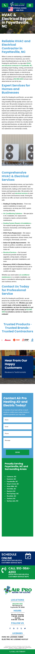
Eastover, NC (11, 479)
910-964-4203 (18, 79)
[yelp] (21, 628)
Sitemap (6, 647)
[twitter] (25, 628)
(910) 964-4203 (17, 604)
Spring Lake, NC (12, 501)
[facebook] (10, 628)
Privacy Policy (13, 647)
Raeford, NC (11, 491)
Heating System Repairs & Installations (17, 223)
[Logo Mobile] (17, 6)
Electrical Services (9, 252)
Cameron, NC (11, 476)
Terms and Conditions (24, 647)
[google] (13, 628)
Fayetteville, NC (12, 481)
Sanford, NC (11, 498)
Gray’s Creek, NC (13, 484)
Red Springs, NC (13, 493)
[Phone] (5, 5)
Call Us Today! (18, 651)
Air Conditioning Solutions (12, 213)
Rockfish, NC (11, 496)
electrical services (21, 193)
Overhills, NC (11, 489)
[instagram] (17, 628)
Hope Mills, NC (12, 486)
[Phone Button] (30, 5)
